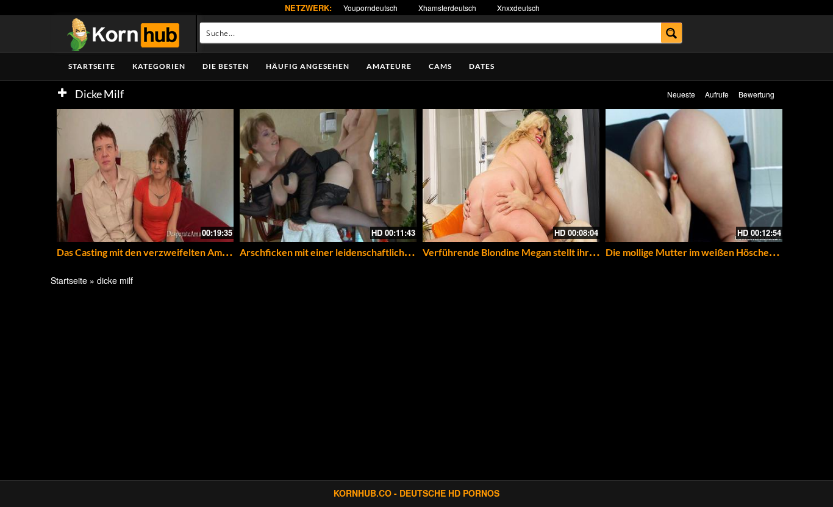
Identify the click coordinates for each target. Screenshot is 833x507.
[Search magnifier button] (671, 32)
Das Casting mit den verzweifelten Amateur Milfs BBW (175, 252)
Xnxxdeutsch (518, 7)
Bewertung (756, 94)
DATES (482, 66)
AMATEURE (389, 66)
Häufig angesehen (307, 66)
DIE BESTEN (225, 66)
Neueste (681, 94)
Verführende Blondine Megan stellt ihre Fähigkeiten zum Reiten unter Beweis (590, 252)
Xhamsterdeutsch (447, 7)
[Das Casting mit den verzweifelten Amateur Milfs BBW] (145, 175)
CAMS (440, 66)
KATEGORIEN (158, 66)
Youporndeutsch (370, 7)
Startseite (91, 66)
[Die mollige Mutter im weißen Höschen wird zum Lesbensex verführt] (694, 175)
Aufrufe (717, 94)
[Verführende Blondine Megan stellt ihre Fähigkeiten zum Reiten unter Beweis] (511, 175)
